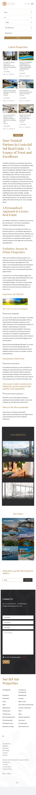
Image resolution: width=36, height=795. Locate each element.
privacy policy (16, 657)
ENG (28, 3)
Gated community (24, 717)
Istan (4, 701)
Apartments (6, 708)
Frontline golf (22, 723)
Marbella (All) (22, 695)
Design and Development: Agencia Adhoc (16, 760)
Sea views (21, 720)
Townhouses (7, 714)
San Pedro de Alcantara (25, 704)
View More (18, 135)
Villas (20, 714)
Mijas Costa (22, 701)
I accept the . (15, 657)
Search (18, 37)
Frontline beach (8, 720)
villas (27, 186)
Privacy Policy (7, 767)
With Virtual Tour (23, 726)
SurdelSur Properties (11, 220)
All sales (5, 755)
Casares (12, 172)
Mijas (16, 172)
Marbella (18, 170)
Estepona (6, 695)
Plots (20, 711)
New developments (9, 717)
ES (25, 3)
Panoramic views (8, 723)
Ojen (4, 704)
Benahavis (6, 698)
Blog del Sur (6, 762)
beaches (29, 324)
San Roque (6, 750)
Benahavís (22, 172)
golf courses (14, 324)
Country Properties (24, 708)
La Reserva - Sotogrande (22, 691)
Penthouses (6, 711)
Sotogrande (11, 170)
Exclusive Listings (8, 726)
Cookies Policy (7, 769)
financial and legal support (21, 285)
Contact (5, 764)
